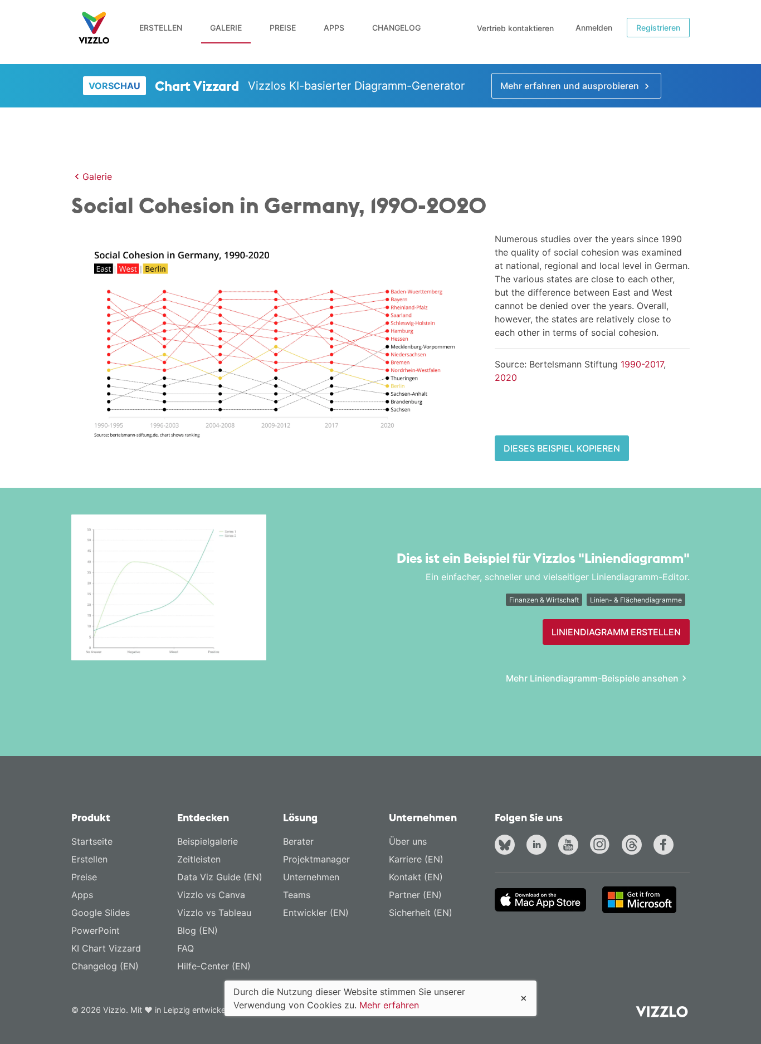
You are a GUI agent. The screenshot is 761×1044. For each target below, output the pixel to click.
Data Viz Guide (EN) (219, 877)
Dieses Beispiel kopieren (562, 448)
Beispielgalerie (207, 841)
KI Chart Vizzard (106, 948)
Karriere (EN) (416, 859)
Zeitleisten (199, 859)
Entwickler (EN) (316, 912)
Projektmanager (316, 859)
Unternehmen (311, 877)
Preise (283, 27)
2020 (506, 377)
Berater (298, 841)
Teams (296, 894)
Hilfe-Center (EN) (214, 966)
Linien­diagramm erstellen (616, 632)
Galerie (226, 27)
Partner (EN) (415, 894)
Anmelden (593, 27)
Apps (334, 27)
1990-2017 (642, 364)
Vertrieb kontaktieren (515, 28)
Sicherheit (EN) (420, 912)
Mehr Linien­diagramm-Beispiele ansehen (592, 678)
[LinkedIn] (538, 845)
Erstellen (160, 27)
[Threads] (634, 845)
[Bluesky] (507, 845)
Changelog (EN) (105, 966)
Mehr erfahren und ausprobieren (570, 85)
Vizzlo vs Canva (211, 894)
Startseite (92, 841)
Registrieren (658, 27)
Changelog (396, 27)
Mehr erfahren (389, 1005)
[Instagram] (602, 845)
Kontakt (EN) (416, 877)
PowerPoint (95, 930)
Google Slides (100, 912)
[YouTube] (570, 845)
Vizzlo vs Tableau (214, 912)
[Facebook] (665, 845)
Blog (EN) (197, 930)
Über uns (408, 841)
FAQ (185, 948)
